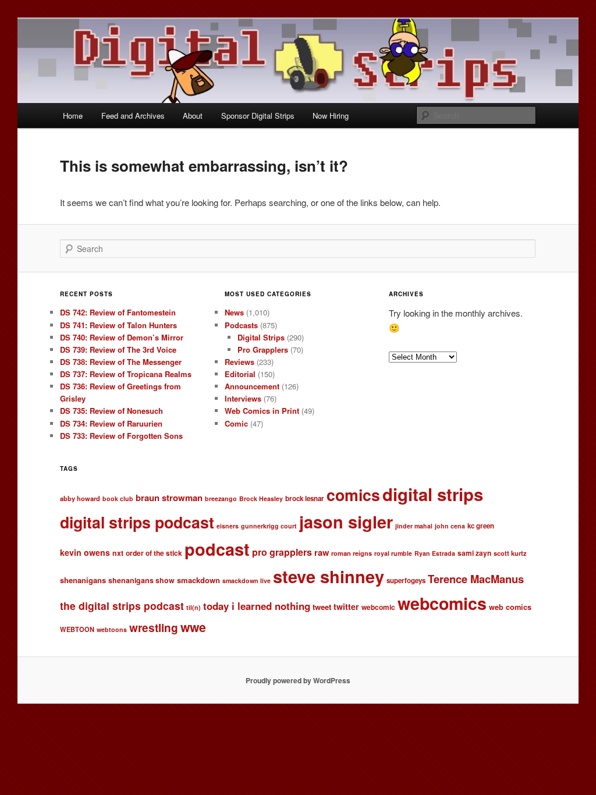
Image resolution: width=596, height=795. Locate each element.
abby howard (80, 498)
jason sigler (346, 522)
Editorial (240, 373)
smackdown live (246, 580)
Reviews (239, 361)
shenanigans (83, 579)
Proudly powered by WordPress (298, 680)
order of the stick (154, 553)
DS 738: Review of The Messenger (121, 361)
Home (73, 115)
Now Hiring (331, 115)
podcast (217, 549)
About (193, 115)
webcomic (378, 607)
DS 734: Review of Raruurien (111, 423)
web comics (510, 607)
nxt (117, 553)
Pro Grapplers (262, 349)
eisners (228, 525)
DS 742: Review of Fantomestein (118, 312)
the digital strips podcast (122, 605)
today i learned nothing (256, 606)
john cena (450, 525)
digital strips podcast (137, 522)
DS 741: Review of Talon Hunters (118, 325)
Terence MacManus (476, 579)
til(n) (193, 607)
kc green (480, 526)
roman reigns (351, 553)
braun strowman (169, 497)
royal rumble (393, 553)
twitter (346, 606)
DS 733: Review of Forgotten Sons (121, 435)
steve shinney (328, 576)
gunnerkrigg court (269, 525)
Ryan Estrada (434, 553)
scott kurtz (510, 553)
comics (353, 495)
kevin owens (85, 552)
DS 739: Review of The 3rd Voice (118, 349)
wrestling (153, 628)
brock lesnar (304, 498)
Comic (236, 423)
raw (321, 552)
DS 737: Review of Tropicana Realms (125, 373)
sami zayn (474, 553)
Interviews (243, 398)
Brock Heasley (261, 498)
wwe (193, 627)
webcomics (442, 603)
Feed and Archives (133, 115)
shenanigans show (141, 580)
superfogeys (405, 580)
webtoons (112, 629)
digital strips (432, 494)
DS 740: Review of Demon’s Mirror (121, 337)
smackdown (198, 579)
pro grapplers (282, 552)
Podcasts (241, 325)
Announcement (252, 386)
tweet (322, 606)
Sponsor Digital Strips (258, 115)
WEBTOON (77, 629)
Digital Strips (261, 337)
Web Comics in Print (262, 410)
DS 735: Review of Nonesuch (111, 410)
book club (117, 498)
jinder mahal (413, 525)
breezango (221, 498)
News (234, 312)
